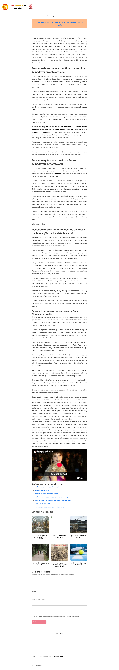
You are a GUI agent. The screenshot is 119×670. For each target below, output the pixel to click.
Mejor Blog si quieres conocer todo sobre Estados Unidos (48, 656)
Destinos (63, 16)
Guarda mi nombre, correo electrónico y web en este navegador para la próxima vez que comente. (56, 616)
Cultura (58, 16)
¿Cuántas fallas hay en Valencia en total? (47, 487)
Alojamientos (40, 16)
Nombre (34, 591)
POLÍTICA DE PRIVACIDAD (58, 641)
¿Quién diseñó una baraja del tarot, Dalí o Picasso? (50, 507)
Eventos (70, 16)
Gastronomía (77, 16)
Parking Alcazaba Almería (42, 503)
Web (33, 607)
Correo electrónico (38, 599)
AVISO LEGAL (59, 633)
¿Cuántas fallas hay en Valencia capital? (46, 493)
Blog (53, 16)
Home (33, 16)
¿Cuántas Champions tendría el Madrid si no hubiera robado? (53, 500)
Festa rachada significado (42, 490)
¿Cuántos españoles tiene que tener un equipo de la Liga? (52, 497)
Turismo (48, 16)
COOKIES (48, 641)
